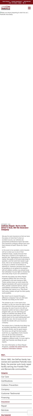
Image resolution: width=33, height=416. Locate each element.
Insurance (5, 402)
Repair (4, 406)
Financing (5, 397)
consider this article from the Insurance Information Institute (15, 347)
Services (5, 410)
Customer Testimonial (10, 393)
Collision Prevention (9, 385)
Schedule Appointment (16, 1)
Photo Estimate (6, 1)
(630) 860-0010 (27, 1)
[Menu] (29, 8)
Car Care (5, 377)
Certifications (6, 381)
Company (5, 389)
